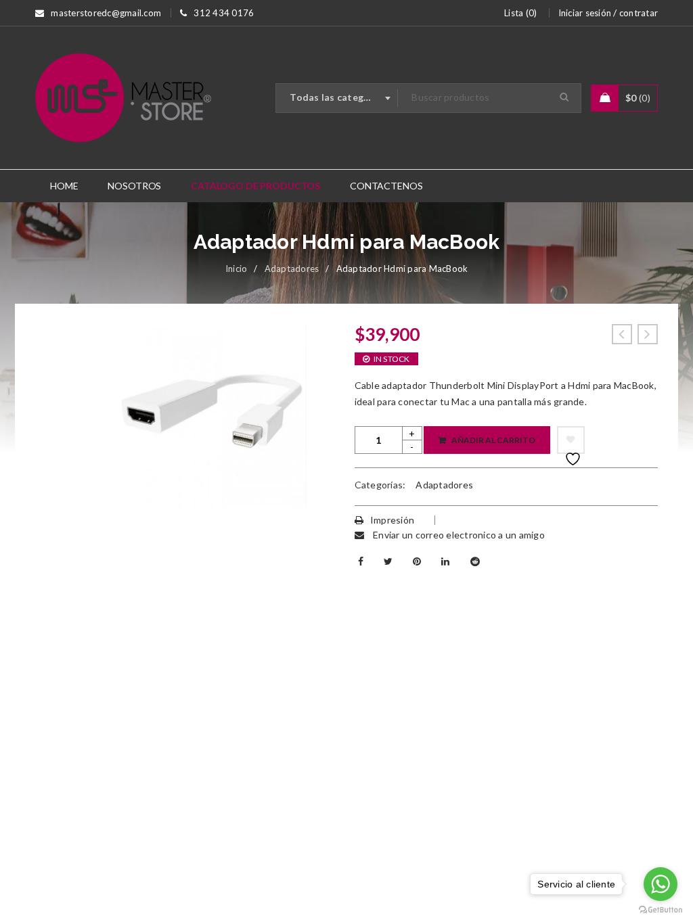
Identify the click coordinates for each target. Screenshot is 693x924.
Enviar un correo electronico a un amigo (458, 534)
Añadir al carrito (493, 440)
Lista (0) (520, 12)
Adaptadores (292, 268)
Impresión (392, 520)
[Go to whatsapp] (660, 884)
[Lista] (571, 440)
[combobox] (337, 98)
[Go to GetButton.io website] (660, 910)
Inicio (236, 268)
